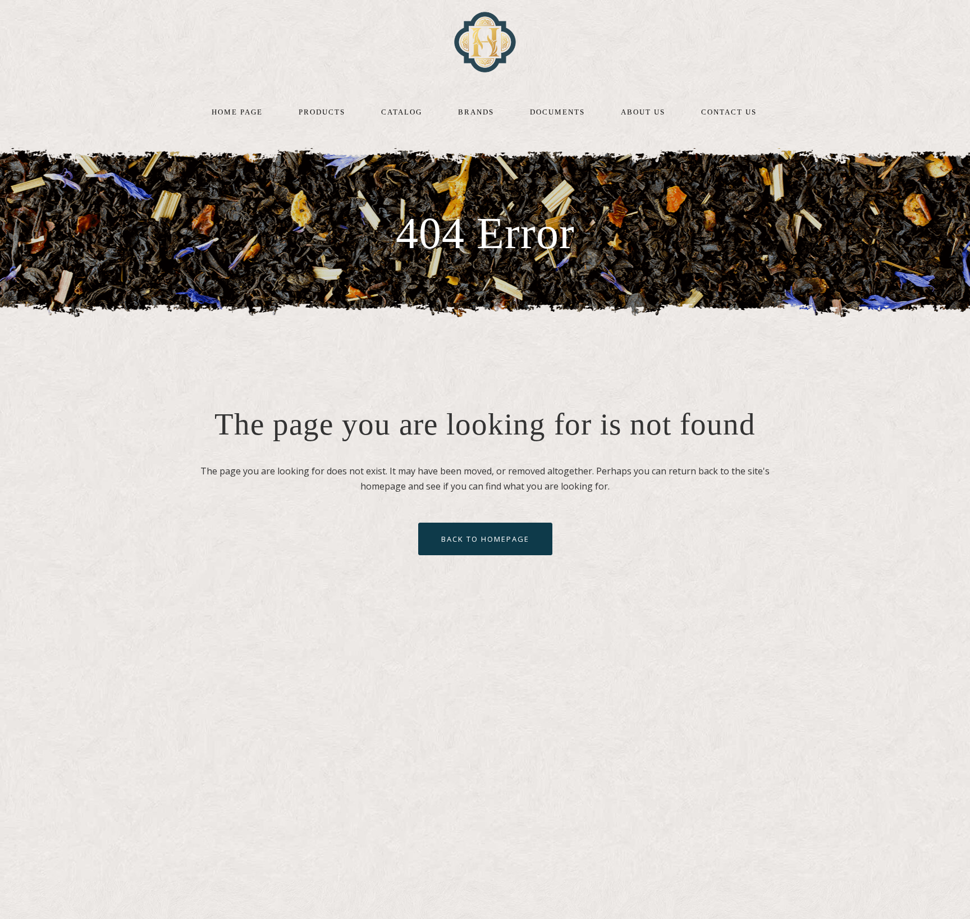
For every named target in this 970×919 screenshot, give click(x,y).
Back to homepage (485, 539)
